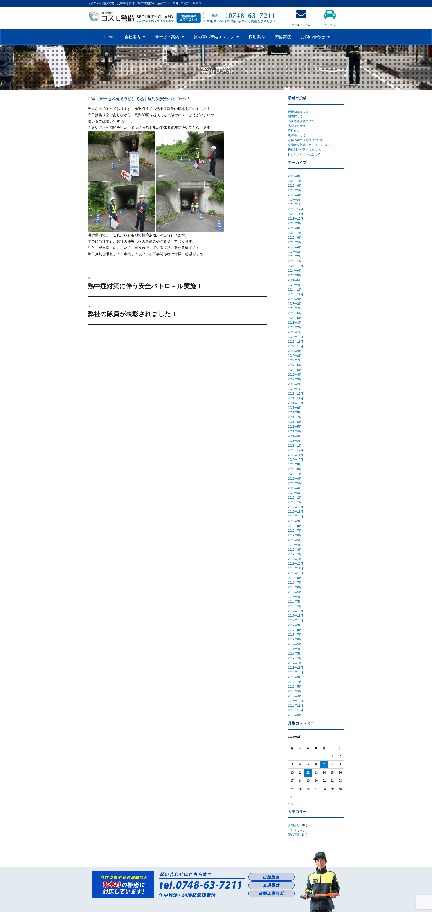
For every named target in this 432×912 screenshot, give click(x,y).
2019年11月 (295, 511)
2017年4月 (295, 648)
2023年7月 (295, 308)
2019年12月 (295, 507)
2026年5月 (295, 190)
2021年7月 (295, 417)
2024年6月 (295, 280)
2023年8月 (295, 303)
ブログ (292, 830)
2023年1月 (295, 332)
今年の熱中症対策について (305, 140)
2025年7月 (295, 233)
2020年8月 (295, 469)
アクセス (329, 24)
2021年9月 (295, 407)
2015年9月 (295, 715)
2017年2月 (295, 658)
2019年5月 (295, 540)
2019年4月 (295, 544)
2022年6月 (295, 365)
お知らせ (294, 825)
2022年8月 (295, 355)
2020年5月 (295, 483)
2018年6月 (295, 587)
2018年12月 (295, 563)
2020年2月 (295, 497)
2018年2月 (295, 606)
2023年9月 (295, 299)
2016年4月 (295, 691)
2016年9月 (295, 677)
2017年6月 (295, 639)
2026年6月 (295, 185)
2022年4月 (295, 374)
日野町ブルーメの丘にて (304, 154)
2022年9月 (295, 351)
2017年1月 (295, 663)
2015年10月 (295, 710)
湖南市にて (295, 116)
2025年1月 (295, 261)
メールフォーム (301, 24)
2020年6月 (295, 478)
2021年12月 (295, 393)
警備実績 (283, 37)
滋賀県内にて (297, 135)
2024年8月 (295, 275)
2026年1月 (295, 204)
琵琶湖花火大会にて (301, 111)
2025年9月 (295, 223)
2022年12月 (295, 337)
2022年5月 (295, 370)
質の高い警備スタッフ (214, 37)
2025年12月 (295, 209)
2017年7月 (295, 634)
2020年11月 (295, 455)
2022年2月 (295, 384)
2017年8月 (295, 630)
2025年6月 (295, 237)
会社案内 (132, 37)
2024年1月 (295, 289)
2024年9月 (295, 270)
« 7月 (291, 803)
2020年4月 (295, 488)
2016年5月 (295, 686)
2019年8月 (295, 526)
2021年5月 (295, 426)
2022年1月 (295, 389)
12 (308, 772)
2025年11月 (295, 214)
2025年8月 (295, 228)
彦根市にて (295, 130)
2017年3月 (295, 653)
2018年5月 (295, 592)
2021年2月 (295, 440)
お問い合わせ (313, 37)
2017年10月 (295, 620)
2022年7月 (295, 360)
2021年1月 (295, 445)
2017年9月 (295, 625)
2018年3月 (295, 601)
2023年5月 (295, 318)
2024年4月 (295, 285)
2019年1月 (295, 559)
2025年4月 (295, 247)
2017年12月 (295, 611)
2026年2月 (295, 199)
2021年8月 (295, 412)
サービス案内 (167, 37)
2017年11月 (295, 615)
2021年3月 (295, 436)
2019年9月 (295, 521)
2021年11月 (295, 398)
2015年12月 (295, 700)
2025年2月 (295, 256)
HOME (108, 37)
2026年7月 (295, 181)
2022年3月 (295, 379)
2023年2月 (295, 327)
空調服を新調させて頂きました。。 (311, 145)
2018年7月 (295, 582)
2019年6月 (295, 535)
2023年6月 (295, 313)
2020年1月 (295, 502)
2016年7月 (295, 682)
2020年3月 (295, 492)
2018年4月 (295, 596)
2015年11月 (295, 705)
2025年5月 (295, 242)
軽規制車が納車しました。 (305, 149)
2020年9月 (295, 464)
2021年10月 (295, 403)
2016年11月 (295, 667)
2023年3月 (295, 322)
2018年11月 (295, 568)
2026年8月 (295, 176)
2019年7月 (295, 530)
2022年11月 (295, 341)
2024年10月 (295, 266)
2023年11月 (295, 294)
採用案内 (257, 37)
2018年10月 (295, 573)
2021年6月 (295, 422)
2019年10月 (295, 516)
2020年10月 (295, 459)
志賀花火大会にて (299, 126)
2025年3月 (295, 251)
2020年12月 (295, 450)
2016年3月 (295, 696)
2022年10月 (295, 346)
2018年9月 (295, 578)
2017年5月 (295, 644)
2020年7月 (295, 474)
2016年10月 (295, 672)
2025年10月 (295, 218)
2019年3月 (295, 549)
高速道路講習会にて (301, 121)
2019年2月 (295, 554)
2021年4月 (295, 431)
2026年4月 (295, 195)
